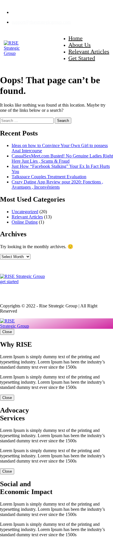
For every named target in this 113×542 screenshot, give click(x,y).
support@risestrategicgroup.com (41, 22)
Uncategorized (25, 211)
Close (7, 332)
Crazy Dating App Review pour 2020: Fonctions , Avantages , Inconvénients (57, 184)
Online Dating (25, 222)
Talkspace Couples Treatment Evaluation (49, 176)
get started (9, 281)
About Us (79, 45)
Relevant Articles (88, 51)
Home (75, 38)
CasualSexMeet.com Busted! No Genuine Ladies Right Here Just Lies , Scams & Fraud (62, 158)
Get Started (81, 58)
